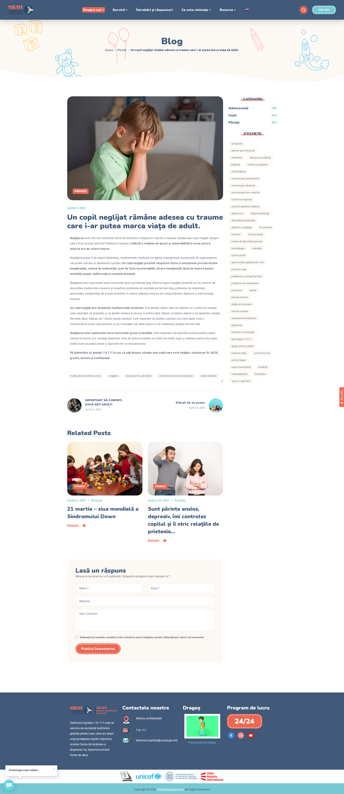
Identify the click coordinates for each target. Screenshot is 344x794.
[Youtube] (251, 735)
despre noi (237, 213)
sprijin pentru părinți (242, 346)
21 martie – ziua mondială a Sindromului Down (102, 512)
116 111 (141, 730)
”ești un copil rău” (241, 381)
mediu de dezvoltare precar (85, 375)
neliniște (257, 248)
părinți (253, 290)
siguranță (236, 325)
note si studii (238, 255)
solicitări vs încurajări (243, 332)
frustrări (236, 234)
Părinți (121, 50)
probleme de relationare (245, 283)
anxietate (236, 157)
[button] (324, 10)
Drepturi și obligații (241, 227)
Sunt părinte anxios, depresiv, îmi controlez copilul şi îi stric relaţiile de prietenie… (183, 520)
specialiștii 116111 (241, 339)
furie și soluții (255, 234)
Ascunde (341, 395)
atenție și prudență (260, 157)
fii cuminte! (265, 227)
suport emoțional (241, 367)
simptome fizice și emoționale (176, 375)
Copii (232, 115)
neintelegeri (238, 248)
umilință (262, 367)
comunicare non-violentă (245, 192)
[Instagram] (241, 735)
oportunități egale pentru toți (247, 262)
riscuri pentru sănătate (139, 375)
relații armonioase (241, 304)
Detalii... (74, 525)
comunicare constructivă (245, 178)
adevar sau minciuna (243, 150)
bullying (235, 164)
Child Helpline (238, 171)
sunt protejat (238, 360)
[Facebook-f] (231, 735)
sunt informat (262, 353)
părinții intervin (239, 297)
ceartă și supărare (257, 164)
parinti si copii (239, 269)
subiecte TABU (239, 353)
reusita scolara (239, 311)
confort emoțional (241, 199)
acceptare (237, 143)
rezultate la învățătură (243, 318)
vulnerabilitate (239, 374)
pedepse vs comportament (246, 276)
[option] (104, 486)
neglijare (113, 375)
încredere (260, 374)
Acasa (109, 50)
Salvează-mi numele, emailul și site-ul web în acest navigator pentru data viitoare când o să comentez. (142, 637)
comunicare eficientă (243, 185)
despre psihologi (260, 213)
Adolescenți (238, 108)
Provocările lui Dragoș (202, 742)
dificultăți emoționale (243, 220)
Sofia (98, 500)
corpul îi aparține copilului (245, 206)
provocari (236, 290)
